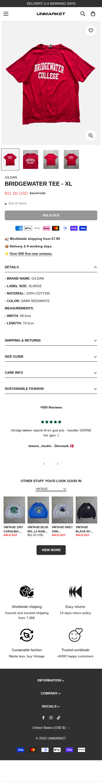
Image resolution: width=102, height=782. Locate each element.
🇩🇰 (51, 446)
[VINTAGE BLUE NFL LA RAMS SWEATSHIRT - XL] (38, 510)
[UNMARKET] (51, 13)
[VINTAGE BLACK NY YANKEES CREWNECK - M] (86, 510)
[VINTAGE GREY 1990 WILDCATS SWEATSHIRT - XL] (62, 510)
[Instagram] (51, 718)
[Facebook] (43, 718)
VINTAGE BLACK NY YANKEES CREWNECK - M (85, 530)
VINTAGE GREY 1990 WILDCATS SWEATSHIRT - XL (62, 530)
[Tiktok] (58, 718)
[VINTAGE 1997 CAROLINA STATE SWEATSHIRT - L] (14, 510)
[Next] (57, 463)
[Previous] (44, 463)
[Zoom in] (90, 135)
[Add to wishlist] (90, 30)
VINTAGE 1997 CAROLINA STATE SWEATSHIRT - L (14, 530)
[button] (93, 13)
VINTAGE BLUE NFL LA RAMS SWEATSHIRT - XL (38, 530)
